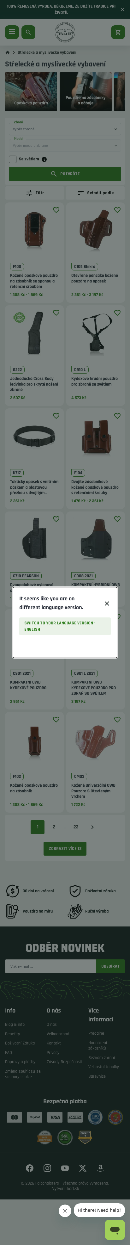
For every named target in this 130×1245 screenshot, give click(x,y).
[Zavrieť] (107, 603)
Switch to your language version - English (60, 626)
